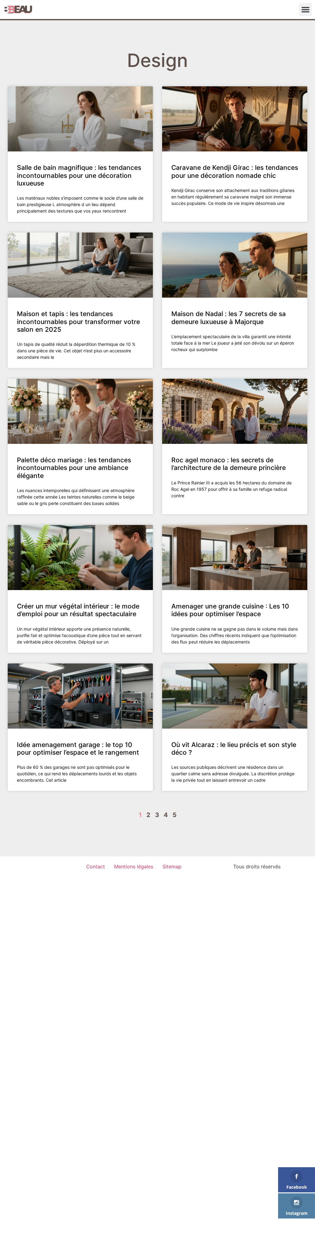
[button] (305, 9)
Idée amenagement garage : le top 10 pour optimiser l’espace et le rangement (78, 748)
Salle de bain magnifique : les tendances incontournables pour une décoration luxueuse (79, 175)
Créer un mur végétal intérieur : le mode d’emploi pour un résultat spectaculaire (78, 610)
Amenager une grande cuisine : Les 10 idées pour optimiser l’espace (230, 610)
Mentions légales (133, 866)
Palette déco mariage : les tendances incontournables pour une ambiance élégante (74, 467)
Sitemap (171, 866)
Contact (95, 866)
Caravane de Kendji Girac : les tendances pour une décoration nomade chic (234, 171)
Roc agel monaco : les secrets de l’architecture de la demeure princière (228, 463)
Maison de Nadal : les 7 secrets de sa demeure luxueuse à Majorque (228, 317)
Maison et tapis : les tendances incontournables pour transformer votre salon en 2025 (78, 321)
